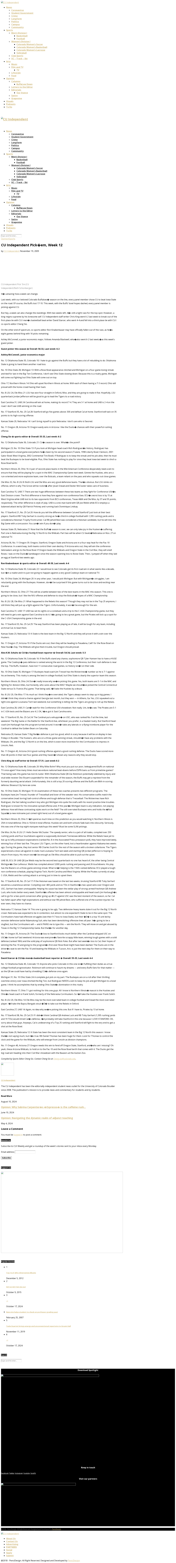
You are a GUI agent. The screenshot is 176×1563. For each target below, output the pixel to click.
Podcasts (10, 104)
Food (13, 75)
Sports (9, 30)
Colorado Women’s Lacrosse (30, 50)
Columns (15, 81)
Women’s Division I (20, 41)
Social (9, 1550)
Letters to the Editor (22, 87)
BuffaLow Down (24, 84)
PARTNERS (11, 1547)
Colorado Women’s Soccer (29, 44)
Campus (15, 24)
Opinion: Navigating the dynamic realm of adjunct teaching (37, 1118)
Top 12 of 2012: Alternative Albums (21, 1273)
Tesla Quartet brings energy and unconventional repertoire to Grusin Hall (38, 1326)
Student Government (22, 13)
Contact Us (12, 1541)
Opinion (10, 78)
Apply (9, 1552)
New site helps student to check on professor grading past (32, 1312)
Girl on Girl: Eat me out (16, 1287)
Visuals (9, 101)
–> (7, 1301)
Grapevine (16, 98)
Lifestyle (16, 72)
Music (14, 64)
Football (20, 38)
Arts (8, 61)
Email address (7, 1151)
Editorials (16, 89)
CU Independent (12, 251)
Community (17, 27)
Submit (10, 1555)
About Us (11, 1538)
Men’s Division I (19, 33)
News (9, 7)
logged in (18, 1134)
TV (17, 70)
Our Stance (22, 92)
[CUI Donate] (62, 1252)
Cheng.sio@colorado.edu (64, 1058)
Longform (16, 18)
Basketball (22, 35)
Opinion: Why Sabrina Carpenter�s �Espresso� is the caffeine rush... (43, 1107)
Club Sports (17, 55)
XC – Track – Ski (19, 58)
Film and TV (17, 67)
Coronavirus (17, 10)
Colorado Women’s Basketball (31, 47)
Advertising (12, 1544)
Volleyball (21, 52)
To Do (9, 107)
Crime (14, 15)
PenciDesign (56, 1529)
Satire (14, 95)
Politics (15, 21)
